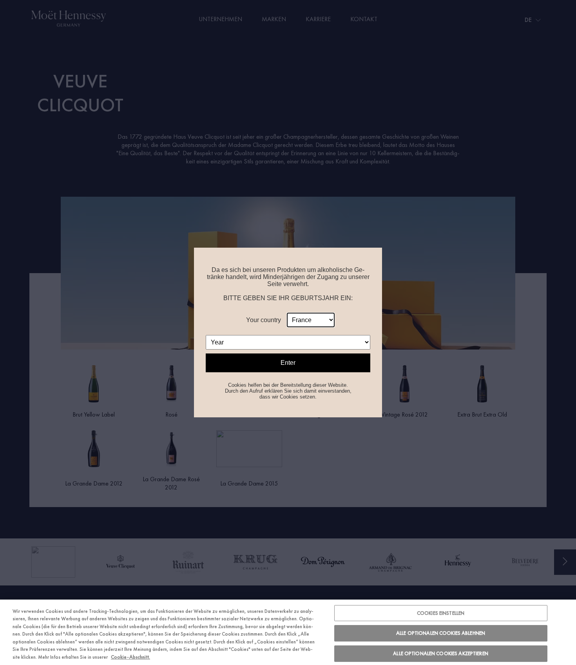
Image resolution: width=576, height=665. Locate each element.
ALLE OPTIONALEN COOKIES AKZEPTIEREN (440, 653)
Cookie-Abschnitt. (130, 657)
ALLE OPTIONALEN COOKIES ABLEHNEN (440, 633)
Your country (263, 320)
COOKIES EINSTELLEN (440, 613)
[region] (288, 632)
